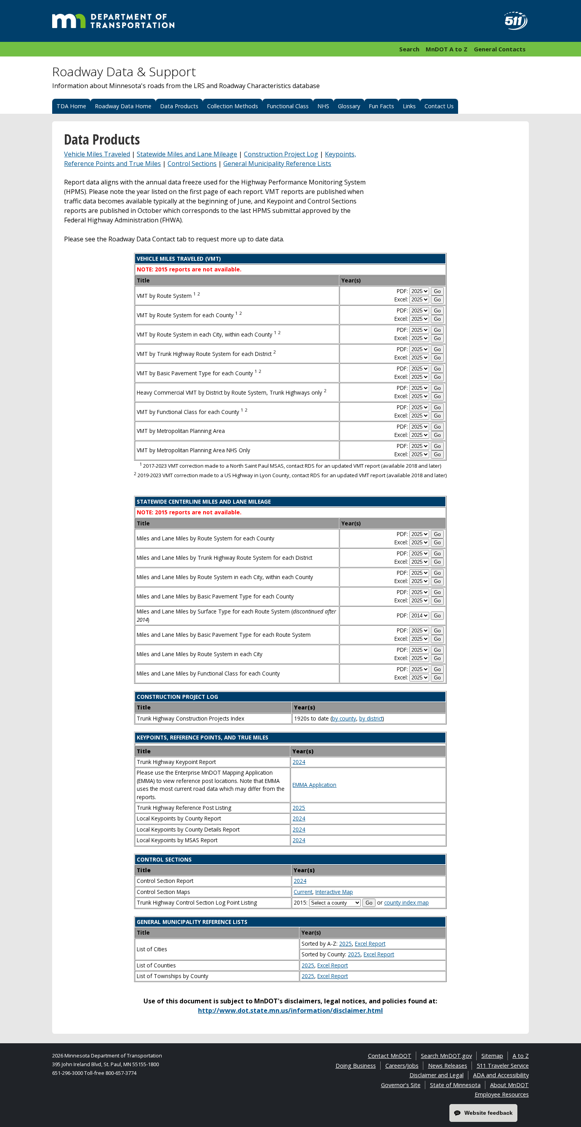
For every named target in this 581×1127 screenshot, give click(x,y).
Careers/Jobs (402, 1065)
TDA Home (71, 106)
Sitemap (492, 1055)
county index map (406, 902)
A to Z (521, 1055)
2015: (300, 902)
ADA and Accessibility (501, 1075)
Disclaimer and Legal (436, 1075)
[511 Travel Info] (511, 21)
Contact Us (439, 106)
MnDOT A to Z (447, 49)
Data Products (179, 106)
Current (303, 892)
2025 (298, 807)
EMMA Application (314, 784)
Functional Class (288, 106)
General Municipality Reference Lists (277, 163)
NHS (323, 106)
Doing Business (356, 1065)
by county (344, 718)
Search (409, 49)
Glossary (349, 106)
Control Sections (192, 163)
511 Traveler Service (503, 1065)
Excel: (401, 299)
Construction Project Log (281, 154)
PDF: (402, 291)
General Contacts (500, 49)
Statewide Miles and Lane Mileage (187, 154)
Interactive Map (334, 892)
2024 (298, 762)
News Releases (447, 1065)
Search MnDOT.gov (446, 1055)
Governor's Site (401, 1085)
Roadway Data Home (123, 106)
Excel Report (370, 943)
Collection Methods (232, 106)
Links (409, 106)
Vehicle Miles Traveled (97, 154)
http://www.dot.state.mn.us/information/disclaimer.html (290, 1010)
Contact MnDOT (389, 1055)
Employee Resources (502, 1094)
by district (371, 718)
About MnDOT (509, 1085)
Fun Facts (381, 106)
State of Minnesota (455, 1085)
